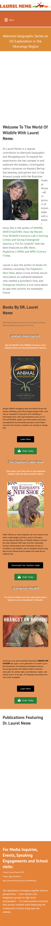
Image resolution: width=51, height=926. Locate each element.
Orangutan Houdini (14, 285)
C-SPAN (19, 251)
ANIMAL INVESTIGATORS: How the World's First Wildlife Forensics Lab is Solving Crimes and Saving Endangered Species (25, 235)
